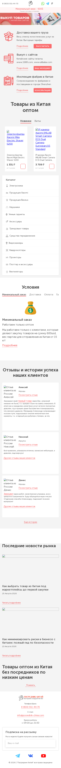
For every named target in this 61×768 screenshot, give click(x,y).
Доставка (35, 294)
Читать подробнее (11, 602)
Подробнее (22, 46)
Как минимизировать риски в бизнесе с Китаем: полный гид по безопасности (28, 640)
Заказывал (8, 494)
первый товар (25, 401)
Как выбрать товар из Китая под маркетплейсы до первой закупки (25, 587)
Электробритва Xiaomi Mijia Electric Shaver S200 (16, 157)
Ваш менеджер (43, 68)
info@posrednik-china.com (30, 715)
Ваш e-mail (13, 743)
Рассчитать (42, 46)
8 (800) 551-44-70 (30, 707)
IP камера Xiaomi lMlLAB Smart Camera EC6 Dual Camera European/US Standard (45, 157)
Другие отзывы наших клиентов (19, 458)
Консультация (43, 90)
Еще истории (30, 522)
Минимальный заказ (14, 294)
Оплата (48, 294)
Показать (30, 685)
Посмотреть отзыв (28, 395)
